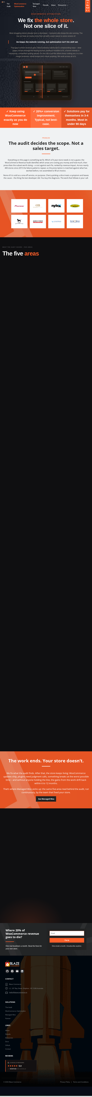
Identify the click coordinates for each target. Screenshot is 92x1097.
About (7, 1030)
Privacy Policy (65, 1082)
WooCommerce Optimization (15, 1011)
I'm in (67, 940)
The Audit (8, 1007)
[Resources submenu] (67, 5)
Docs (7, 1041)
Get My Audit (46, 840)
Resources (9, 1038)
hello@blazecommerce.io (18, 992)
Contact (8, 1049)
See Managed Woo (46, 799)
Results (8, 1034)
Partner (8, 1018)
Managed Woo (10, 1015)
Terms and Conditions (81, 1082)
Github (7, 1045)
